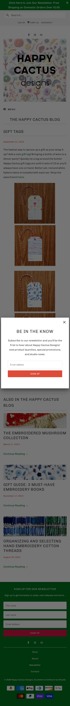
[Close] (64, 322)
